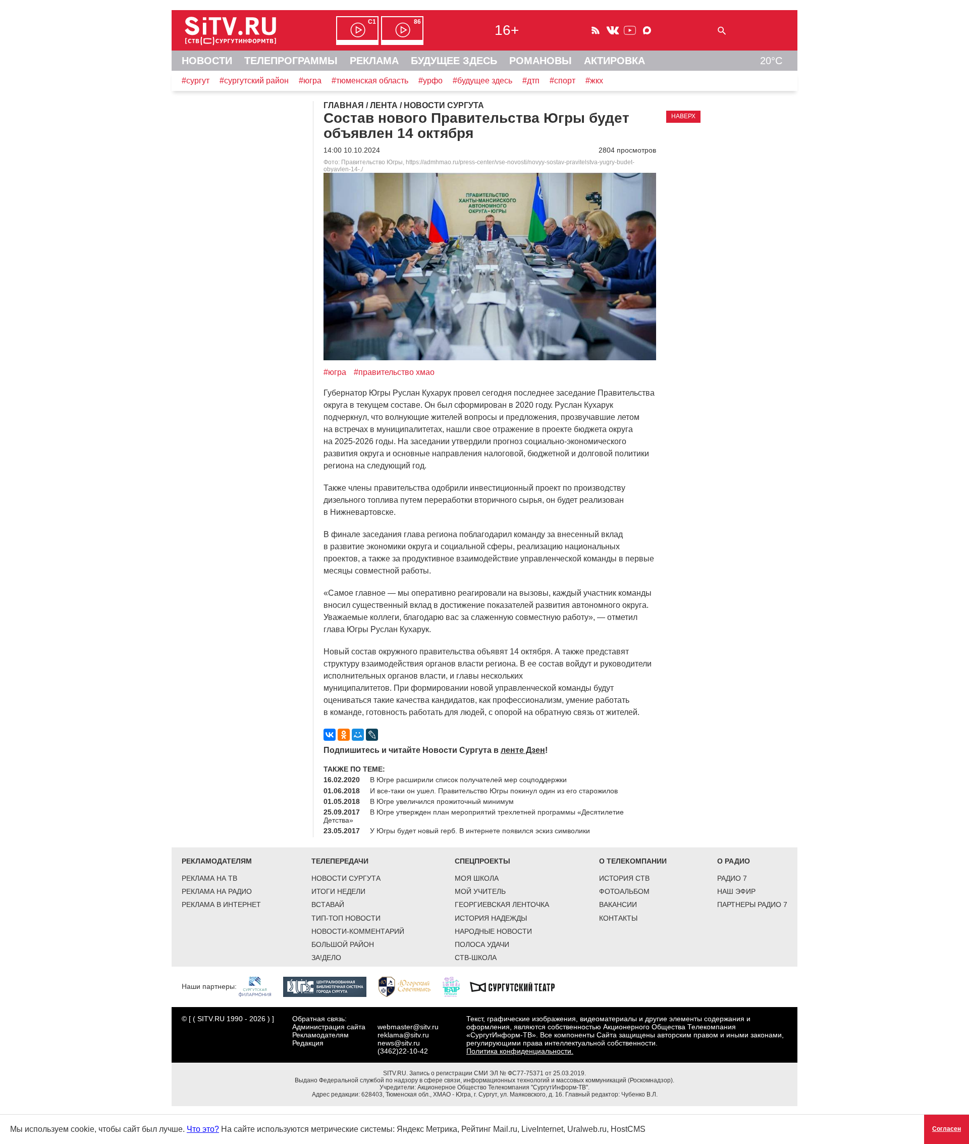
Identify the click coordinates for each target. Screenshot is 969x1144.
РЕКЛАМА (374, 61)
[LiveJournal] (372, 735)
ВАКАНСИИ (618, 904)
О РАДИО (733, 861)
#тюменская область (370, 80)
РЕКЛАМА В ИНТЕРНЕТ (221, 904)
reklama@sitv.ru (403, 1035)
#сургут (195, 80)
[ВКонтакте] (330, 735)
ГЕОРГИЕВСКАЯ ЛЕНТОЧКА (502, 904)
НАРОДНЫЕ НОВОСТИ (493, 931)
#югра (310, 80)
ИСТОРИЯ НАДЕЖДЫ (491, 918)
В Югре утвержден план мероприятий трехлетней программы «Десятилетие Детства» (474, 816)
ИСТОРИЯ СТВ (624, 878)
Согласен (946, 1128)
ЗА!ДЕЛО (326, 958)
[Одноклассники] (344, 735)
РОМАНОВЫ (540, 61)
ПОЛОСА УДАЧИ (482, 944)
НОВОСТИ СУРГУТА (346, 878)
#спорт (562, 80)
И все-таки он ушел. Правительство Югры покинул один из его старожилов (494, 791)
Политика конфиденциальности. (519, 1051)
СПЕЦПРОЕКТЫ (482, 861)
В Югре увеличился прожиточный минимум (442, 801)
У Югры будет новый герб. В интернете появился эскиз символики (480, 831)
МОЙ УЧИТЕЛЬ (480, 891)
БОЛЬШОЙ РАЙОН (342, 944)
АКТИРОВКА (614, 61)
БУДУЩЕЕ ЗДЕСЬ (454, 61)
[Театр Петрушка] (456, 986)
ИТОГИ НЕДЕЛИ (338, 891)
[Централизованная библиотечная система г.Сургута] (329, 986)
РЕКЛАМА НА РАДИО (217, 891)
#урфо (430, 80)
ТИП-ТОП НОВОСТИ (346, 918)
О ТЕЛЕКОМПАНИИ (633, 861)
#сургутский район (254, 80)
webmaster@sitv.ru (408, 1027)
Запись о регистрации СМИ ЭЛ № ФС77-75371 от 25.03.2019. (497, 1073)
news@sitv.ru (399, 1043)
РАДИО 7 (732, 878)
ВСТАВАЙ (327, 904)
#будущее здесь (482, 80)
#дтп (531, 80)
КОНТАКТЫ (618, 918)
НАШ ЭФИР (736, 891)
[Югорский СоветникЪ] (410, 986)
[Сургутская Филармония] (260, 986)
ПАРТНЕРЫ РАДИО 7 (752, 904)
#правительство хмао (394, 372)
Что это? (203, 1129)
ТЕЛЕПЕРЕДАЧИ (339, 861)
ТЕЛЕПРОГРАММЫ (291, 61)
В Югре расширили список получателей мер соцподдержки (468, 780)
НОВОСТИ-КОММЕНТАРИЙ (357, 931)
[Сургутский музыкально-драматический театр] (517, 986)
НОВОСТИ (207, 61)
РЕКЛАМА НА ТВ (209, 878)
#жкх (594, 80)
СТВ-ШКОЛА (476, 958)
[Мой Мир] (358, 735)
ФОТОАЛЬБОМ (624, 891)
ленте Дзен (523, 750)
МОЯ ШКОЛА (477, 878)
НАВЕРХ (683, 116)
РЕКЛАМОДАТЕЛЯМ (217, 861)
